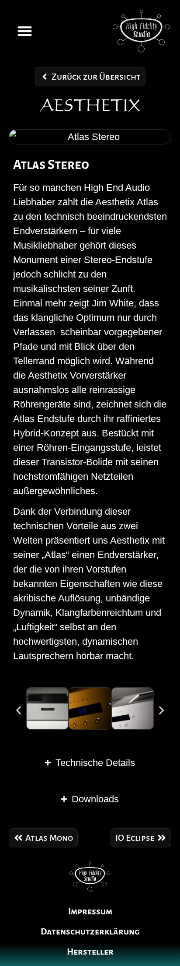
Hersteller (90, 951)
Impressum (90, 911)
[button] (24, 30)
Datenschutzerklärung (90, 931)
